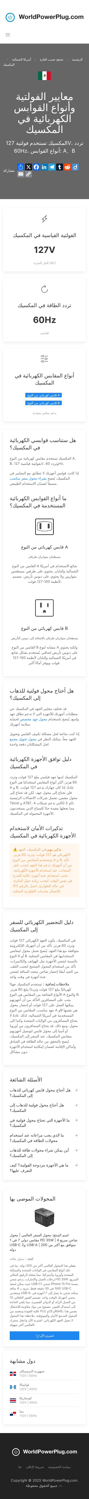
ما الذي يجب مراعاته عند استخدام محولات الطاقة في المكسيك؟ (37, 1138)
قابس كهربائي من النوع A (43, 395)
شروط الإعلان (35, 1467)
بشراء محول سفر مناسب (28, 478)
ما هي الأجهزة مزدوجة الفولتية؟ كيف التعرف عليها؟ (39, 1168)
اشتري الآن (47, 1335)
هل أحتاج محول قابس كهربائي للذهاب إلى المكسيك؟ (40, 1093)
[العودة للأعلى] (60, 1486)
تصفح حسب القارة (51, 59)
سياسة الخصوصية (59, 1467)
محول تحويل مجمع (23, 739)
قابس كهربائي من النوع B (43, 403)
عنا (20, 1467)
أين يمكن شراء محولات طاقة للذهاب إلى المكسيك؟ (39, 1153)
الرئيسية (77, 59)
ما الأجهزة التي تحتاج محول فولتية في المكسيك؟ (40, 1123)
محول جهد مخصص (33, 719)
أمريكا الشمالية (21, 59)
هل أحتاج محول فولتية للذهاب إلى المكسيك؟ (37, 1108)
